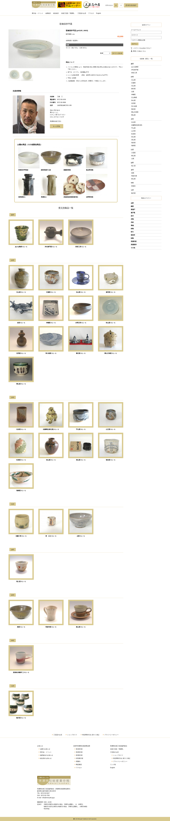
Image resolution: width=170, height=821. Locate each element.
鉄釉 (132, 228)
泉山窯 (133, 137)
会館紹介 (48, 13)
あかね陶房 (134, 67)
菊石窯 (133, 109)
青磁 (132, 225)
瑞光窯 (133, 142)
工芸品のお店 (82, 13)
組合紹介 (56, 13)
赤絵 (132, 222)
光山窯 (133, 85)
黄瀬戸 (133, 209)
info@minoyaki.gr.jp (48, 797)
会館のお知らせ (45, 749)
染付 (132, 216)
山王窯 (133, 131)
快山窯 (133, 100)
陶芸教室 (79, 764)
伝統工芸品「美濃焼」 (68, 13)
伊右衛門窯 (134, 70)
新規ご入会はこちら (139, 51)
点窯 (132, 158)
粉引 (132, 232)
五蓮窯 (133, 83)
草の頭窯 (134, 106)
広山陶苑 (134, 97)
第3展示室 (79, 755)
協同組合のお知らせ (46, 755)
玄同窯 (133, 103)
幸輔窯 (133, 94)
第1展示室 (79, 749)
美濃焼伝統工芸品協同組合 (118, 746)
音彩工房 (134, 72)
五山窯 (133, 80)
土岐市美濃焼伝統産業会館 (81, 746)
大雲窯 (133, 152)
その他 (133, 247)
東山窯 (133, 155)
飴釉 (132, 238)
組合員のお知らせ (46, 758)
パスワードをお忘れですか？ (142, 48)
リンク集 (113, 764)
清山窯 (133, 139)
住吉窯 (133, 122)
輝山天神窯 (134, 112)
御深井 (133, 235)
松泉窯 (133, 134)
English (98, 13)
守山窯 (133, 128)
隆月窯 (133, 193)
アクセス (91, 13)
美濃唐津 (134, 244)
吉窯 (132, 91)
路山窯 (133, 179)
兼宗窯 (133, 88)
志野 (132, 203)
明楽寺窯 (134, 176)
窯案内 (78, 761)
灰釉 (132, 219)
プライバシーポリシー (111, 734)
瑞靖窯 (133, 145)
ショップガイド (72, 734)
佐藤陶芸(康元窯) (136, 125)
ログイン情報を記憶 (138, 40)
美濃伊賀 (134, 241)
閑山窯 (133, 115)
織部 (132, 206)
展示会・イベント (37, 13)
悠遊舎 (133, 186)
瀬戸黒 (133, 212)
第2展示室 (79, 752)
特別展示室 (79, 758)
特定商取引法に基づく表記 (90, 734)
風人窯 (133, 166)
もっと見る (56, 126)
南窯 (132, 173)
